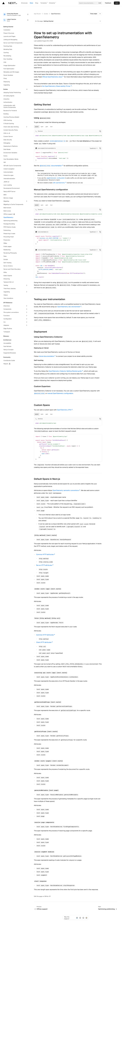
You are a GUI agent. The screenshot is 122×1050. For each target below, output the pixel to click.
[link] (117, 3)
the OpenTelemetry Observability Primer (56, 86)
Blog (36, 3)
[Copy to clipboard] (100, 131)
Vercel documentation (46, 356)
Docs (31, 3)
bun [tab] (51, 126)
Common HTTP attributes (45, 554)
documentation (51, 166)
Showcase (24, 3)
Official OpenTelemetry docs (52, 77)
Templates (43, 3)
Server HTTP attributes (44, 565)
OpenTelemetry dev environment (68, 307)
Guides (46, 14)
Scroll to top (56, 896)
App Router (37, 14)
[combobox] (15, 14)
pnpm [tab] (36, 126)
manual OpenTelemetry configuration (60, 393)
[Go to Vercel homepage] (3, 3)
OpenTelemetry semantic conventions (66, 490)
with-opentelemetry (59, 183)
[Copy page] (100, 13)
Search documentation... (90, 3)
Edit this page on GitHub (41, 896)
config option (56, 178)
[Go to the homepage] (12, 3)
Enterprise (52, 3)
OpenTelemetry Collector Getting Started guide (65, 371)
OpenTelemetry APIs (64, 410)
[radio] (77, 917)
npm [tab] (42, 126)
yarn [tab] (47, 126)
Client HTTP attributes (43, 642)
